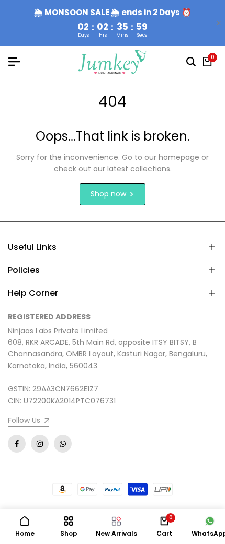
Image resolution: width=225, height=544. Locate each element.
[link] (28, 421)
